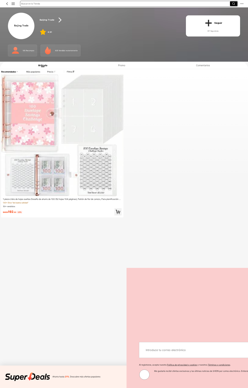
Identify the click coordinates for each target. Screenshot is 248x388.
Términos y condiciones (92, 365)
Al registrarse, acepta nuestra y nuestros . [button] (58, 365)
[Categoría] (13, 3)
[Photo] (15, 50)
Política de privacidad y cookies (55, 365)
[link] (21, 26)
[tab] (41, 65)
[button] (7, 3)
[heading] (109, 20)
